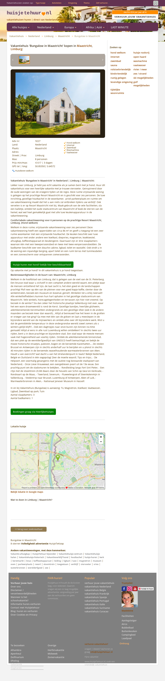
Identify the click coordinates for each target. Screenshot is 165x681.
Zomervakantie (56, 657)
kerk (102, 557)
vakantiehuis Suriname (97, 607)
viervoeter (86, 564)
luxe (74, 560)
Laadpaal (127, 638)
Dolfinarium (17, 657)
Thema (86, 3)
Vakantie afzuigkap (20, 553)
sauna (114, 65)
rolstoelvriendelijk (121, 69)
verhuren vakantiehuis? (96, 644)
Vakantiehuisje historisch (31, 557)
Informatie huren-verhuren (25, 604)
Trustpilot (127, 583)
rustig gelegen (118, 77)
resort (38, 564)
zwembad (116, 61)
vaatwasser (139, 65)
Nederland (34, 36)
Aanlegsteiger (129, 620)
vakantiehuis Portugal (97, 600)
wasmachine (140, 61)
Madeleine (127, 610)
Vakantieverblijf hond (57, 557)
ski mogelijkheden (143, 77)
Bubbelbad (128, 627)
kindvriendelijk (119, 73)
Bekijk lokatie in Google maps (27, 491)
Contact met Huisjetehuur (25, 607)
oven (13, 564)
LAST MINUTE (119, 27)
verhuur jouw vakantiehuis (99, 583)
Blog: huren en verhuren (24, 611)
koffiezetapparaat (43, 560)
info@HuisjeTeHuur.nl (101, 651)
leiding (57, 560)
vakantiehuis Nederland (98, 586)
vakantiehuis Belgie (95, 590)
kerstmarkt (18, 560)
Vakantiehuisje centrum (70, 553)
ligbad (66, 560)
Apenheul (16, 653)
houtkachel (76, 557)
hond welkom (118, 52)
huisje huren (91, 557)
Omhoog (124, 643)
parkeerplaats (25, 564)
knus (28, 560)
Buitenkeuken (129, 631)
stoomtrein (49, 564)
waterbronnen (18, 567)
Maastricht (64, 36)
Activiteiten (56, 3)
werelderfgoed (35, 567)
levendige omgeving (122, 82)
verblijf (74, 564)
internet (115, 56)
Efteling (15, 660)
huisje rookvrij (141, 52)
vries (96, 564)
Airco (124, 624)
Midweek (53, 653)
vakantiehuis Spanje (96, 597)
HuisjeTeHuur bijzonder (44, 553)
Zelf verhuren (102, 3)
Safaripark (16, 664)
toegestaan (62, 564)
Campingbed (129, 634)
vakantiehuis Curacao (96, 611)
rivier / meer (140, 69)
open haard (139, 56)
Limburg (48, 36)
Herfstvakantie (56, 650)
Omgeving (72, 3)
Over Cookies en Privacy (24, 614)
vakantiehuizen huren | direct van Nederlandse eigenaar (38, 19)
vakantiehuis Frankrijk (97, 593)
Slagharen (16, 667)
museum (97, 560)
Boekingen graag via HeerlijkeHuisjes (33, 411)
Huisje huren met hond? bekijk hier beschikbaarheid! (42, 264)
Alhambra (16, 650)
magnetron (84, 560)
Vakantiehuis (16, 36)
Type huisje (40, 3)
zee (46, 567)
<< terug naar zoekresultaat (28, 529)
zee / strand (139, 73)
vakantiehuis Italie (95, 604)
